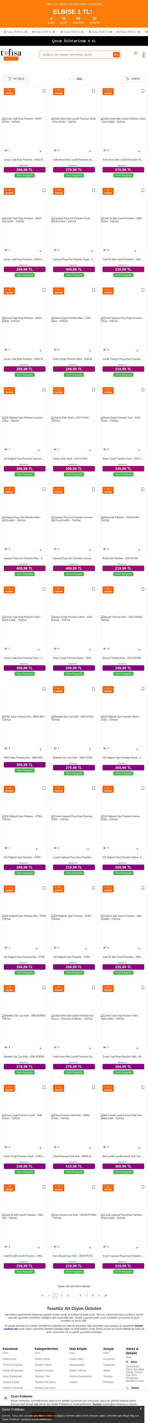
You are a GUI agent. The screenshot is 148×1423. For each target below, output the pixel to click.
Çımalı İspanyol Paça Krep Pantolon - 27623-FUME (123, 1256)
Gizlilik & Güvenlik (13, 1387)
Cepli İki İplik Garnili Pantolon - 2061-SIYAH (123, 259)
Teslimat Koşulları (13, 1364)
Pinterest (108, 1382)
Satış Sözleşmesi (12, 1376)
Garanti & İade (11, 1382)
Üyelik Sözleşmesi (13, 1370)
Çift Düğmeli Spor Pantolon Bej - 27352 (24, 957)
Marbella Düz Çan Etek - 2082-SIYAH (72, 757)
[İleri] (99, 1295)
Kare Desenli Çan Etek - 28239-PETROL (74, 1256)
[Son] (105, 1295)
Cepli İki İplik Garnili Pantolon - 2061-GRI (24, 1256)
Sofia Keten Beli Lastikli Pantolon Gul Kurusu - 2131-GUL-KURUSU (74, 1056)
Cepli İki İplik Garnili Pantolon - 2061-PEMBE (123, 957)
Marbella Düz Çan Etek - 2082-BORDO (24, 1056)
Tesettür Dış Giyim (45, 1387)
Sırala (135, 78)
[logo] (11, 52)
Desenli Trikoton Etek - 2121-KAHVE (122, 658)
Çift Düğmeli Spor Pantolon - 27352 (22, 857)
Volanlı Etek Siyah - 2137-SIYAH (70, 458)
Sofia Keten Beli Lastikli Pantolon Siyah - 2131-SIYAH (74, 159)
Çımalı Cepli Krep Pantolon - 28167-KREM (24, 359)
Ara (116, 54)
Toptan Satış (76, 1358)
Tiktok (106, 1370)
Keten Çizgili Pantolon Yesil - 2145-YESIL (123, 458)
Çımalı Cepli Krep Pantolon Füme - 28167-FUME (24, 658)
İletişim (73, 1382)
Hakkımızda (9, 1358)
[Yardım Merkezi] (135, 53)
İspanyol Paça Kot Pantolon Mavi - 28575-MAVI (24, 558)
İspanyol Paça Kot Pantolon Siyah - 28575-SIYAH (74, 259)
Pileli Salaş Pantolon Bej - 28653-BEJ (23, 757)
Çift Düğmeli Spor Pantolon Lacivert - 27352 (24, 458)
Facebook (109, 1358)
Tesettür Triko (42, 1376)
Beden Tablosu (77, 1370)
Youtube (108, 1376)
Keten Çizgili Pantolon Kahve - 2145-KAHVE (74, 658)
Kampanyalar (76, 1364)
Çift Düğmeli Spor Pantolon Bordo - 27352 (123, 757)
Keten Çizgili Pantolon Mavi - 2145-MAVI (74, 359)
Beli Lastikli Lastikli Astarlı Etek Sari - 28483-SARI (123, 1156)
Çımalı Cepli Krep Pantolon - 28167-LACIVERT (24, 259)
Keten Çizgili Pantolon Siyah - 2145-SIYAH (24, 1156)
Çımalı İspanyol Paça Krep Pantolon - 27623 (123, 359)
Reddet (97, 1404)
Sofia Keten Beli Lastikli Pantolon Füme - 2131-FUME (123, 159)
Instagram (109, 1364)
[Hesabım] (143, 53)
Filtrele (19, 78)
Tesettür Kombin (44, 1370)
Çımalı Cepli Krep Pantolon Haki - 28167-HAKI (123, 1056)
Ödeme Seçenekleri (80, 1376)
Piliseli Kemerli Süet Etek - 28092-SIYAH (74, 1156)
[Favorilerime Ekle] (44, 91)
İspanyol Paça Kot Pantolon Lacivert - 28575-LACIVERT (74, 558)
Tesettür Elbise (43, 1364)
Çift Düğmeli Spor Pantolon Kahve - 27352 (123, 857)
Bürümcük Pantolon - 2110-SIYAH (120, 558)
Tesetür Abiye (42, 1358)
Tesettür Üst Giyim (45, 1382)
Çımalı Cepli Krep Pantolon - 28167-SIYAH (24, 159)
